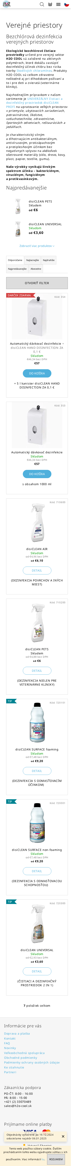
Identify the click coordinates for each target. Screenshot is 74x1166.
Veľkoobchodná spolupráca (24, 1053)
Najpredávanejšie (17, 268)
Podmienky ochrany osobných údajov (32, 1062)
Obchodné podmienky (20, 1058)
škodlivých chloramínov (34, 71)
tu (43, 1159)
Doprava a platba (17, 1033)
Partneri (10, 1072)
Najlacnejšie (32, 260)
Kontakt (10, 1038)
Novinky (10, 1048)
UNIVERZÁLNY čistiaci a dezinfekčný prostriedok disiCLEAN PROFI (34, 103)
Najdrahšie (48, 260)
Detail (37, 570)
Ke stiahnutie (14, 1067)
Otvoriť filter (37, 283)
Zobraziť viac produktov (36, 246)
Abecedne (36, 268)
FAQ (7, 1043)
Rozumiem (56, 1159)
